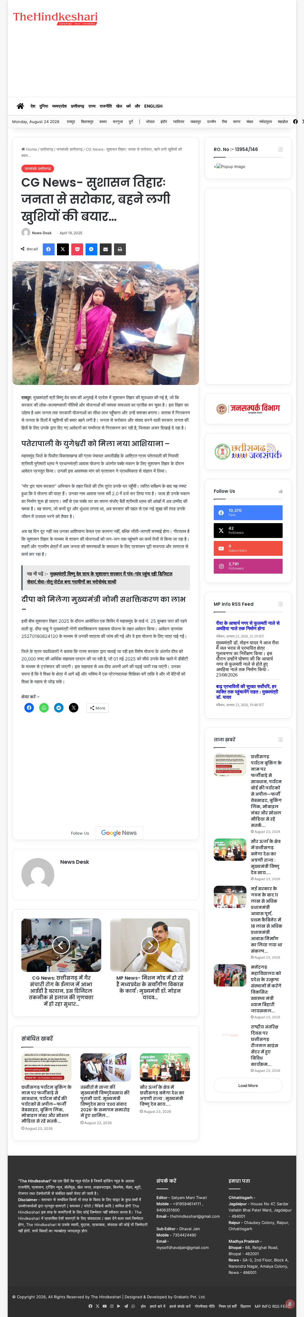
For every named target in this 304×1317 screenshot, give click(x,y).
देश (33, 105)
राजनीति (106, 105)
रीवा (224, 121)
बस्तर (103, 121)
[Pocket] (77, 249)
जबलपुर (195, 121)
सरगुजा (118, 121)
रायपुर (71, 121)
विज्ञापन (245, 1306)
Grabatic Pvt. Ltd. (190, 1296)
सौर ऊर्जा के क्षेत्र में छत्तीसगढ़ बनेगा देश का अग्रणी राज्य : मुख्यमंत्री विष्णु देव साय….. (162, 1095)
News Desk (42, 233)
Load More (248, 1085)
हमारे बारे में (157, 1306)
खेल (119, 105)
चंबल (249, 121)
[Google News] (119, 833)
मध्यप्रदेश (59, 105)
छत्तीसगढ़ (77, 105)
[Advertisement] (206, 47)
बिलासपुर (87, 121)
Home (31, 149)
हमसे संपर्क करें (180, 1306)
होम (143, 1306)
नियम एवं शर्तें (227, 1306)
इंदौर (164, 121)
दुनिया (43, 105)
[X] (63, 249)
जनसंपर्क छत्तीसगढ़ (69, 149)
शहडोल (283, 121)
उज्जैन (211, 121)
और (137, 105)
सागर (236, 121)
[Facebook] (49, 249)
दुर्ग (131, 121)
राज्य (92, 105)
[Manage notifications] (290, 1304)
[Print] (120, 249)
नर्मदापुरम (265, 121)
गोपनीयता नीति (205, 1306)
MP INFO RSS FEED (272, 1306)
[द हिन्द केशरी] (55, 19)
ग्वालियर (178, 121)
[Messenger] (91, 249)
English (153, 105)
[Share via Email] (106, 249)
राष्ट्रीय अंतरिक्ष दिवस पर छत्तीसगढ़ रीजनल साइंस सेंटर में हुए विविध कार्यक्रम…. (264, 1045)
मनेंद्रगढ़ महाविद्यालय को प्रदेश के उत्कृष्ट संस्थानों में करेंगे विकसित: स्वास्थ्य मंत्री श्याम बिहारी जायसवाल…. (266, 989)
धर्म (128, 105)
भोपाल (150, 121)
